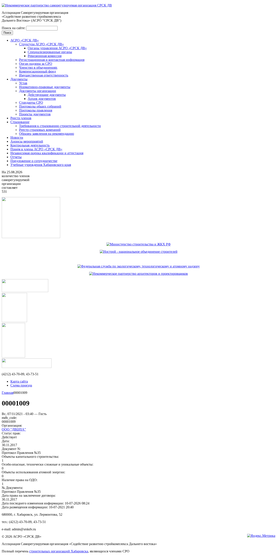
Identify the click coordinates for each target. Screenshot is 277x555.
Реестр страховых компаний (40, 130)
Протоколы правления (35, 110)
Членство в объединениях (38, 67)
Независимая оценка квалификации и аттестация (46, 153)
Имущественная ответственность (43, 75)
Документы (18, 79)
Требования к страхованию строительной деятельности (60, 126)
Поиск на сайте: (14, 28)
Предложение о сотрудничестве (33, 161)
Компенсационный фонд (37, 71)
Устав (23, 83)
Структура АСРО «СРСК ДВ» (41, 44)
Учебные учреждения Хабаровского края (40, 165)
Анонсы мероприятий (26, 141)
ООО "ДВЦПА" (14, 429)
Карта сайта (19, 381)
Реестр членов (20, 118)
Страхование (19, 122)
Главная (7, 392)
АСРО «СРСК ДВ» (24, 40)
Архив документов (42, 98)
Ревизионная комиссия (44, 56)
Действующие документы (47, 95)
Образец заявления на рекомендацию (46, 133)
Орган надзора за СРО (35, 63)
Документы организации (37, 91)
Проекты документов (35, 114)
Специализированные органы (50, 52)
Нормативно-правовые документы (44, 87)
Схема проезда (21, 385)
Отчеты (16, 157)
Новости (16, 137)
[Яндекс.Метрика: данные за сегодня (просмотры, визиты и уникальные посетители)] (261, 536)
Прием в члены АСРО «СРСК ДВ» (36, 149)
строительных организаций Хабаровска (58, 551)
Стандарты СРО (31, 102)
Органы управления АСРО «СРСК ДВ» (57, 48)
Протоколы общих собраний (40, 106)
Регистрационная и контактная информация (51, 60)
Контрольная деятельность (30, 145)
